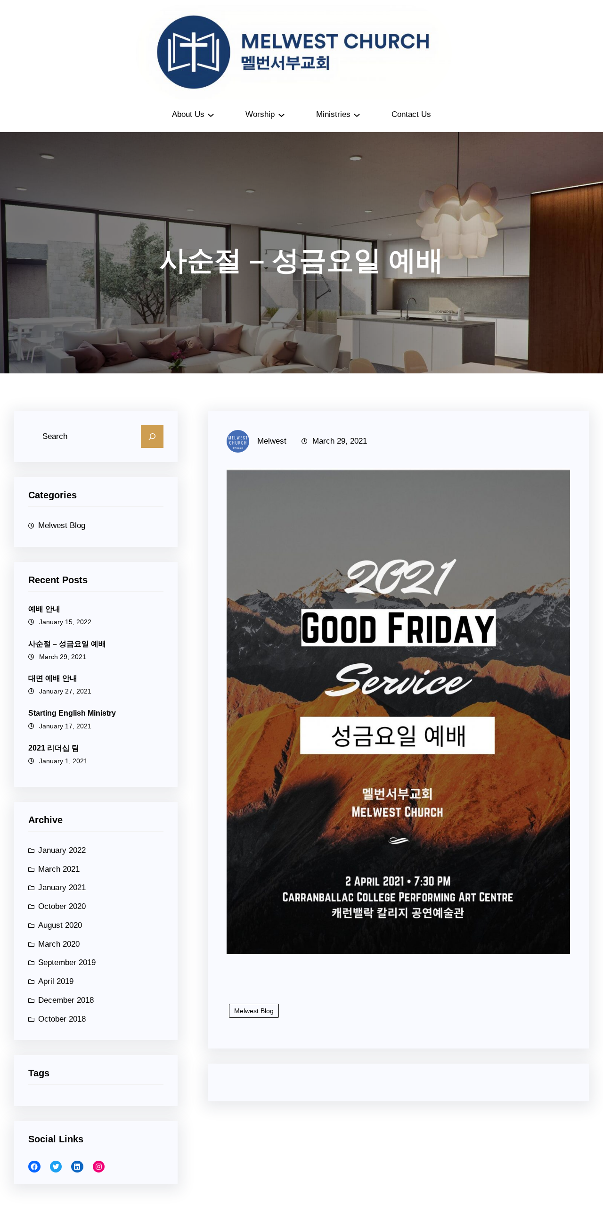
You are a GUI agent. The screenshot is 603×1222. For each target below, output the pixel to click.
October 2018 (62, 1019)
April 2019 (55, 981)
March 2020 (59, 944)
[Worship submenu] (281, 114)
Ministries (333, 114)
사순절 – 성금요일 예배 (67, 644)
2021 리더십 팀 (53, 748)
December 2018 (66, 1000)
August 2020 (60, 925)
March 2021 (59, 869)
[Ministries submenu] (356, 114)
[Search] (152, 436)
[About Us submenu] (210, 114)
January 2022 (62, 850)
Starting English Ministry (72, 713)
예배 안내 (44, 609)
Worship (260, 114)
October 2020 (62, 906)
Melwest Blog (61, 525)
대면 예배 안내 (52, 678)
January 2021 (62, 887)
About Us (188, 114)
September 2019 (67, 962)
